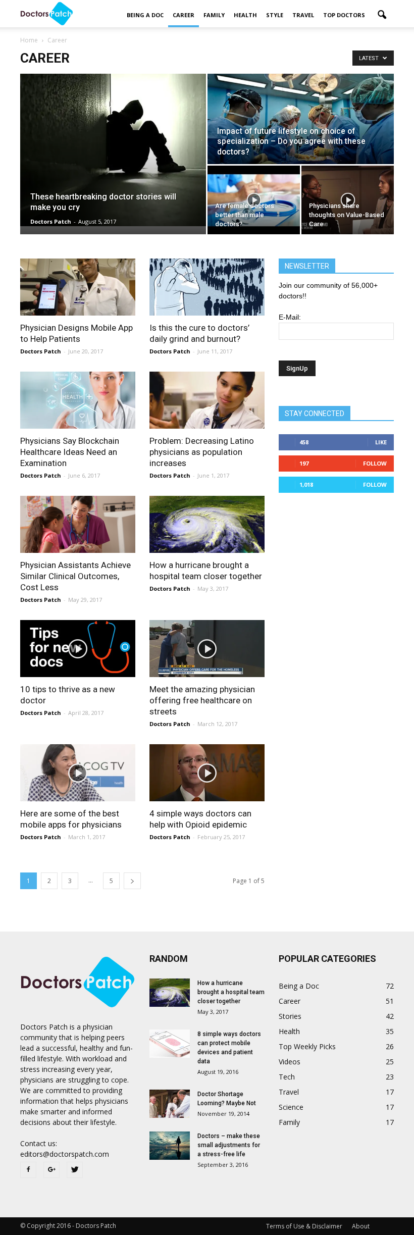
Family (214, 15)
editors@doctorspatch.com (64, 1154)
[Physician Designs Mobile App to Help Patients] (77, 287)
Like (381, 442)
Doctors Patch (50, 221)
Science (291, 1107)
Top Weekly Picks (307, 1046)
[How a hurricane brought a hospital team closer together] (207, 524)
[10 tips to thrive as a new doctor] (77, 648)
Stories (290, 1016)
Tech (287, 1077)
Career (183, 15)
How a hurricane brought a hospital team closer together (231, 992)
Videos (289, 1061)
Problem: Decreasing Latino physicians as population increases (201, 452)
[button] (382, 15)
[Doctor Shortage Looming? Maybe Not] (169, 1104)
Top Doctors (344, 15)
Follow (375, 463)
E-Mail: (290, 317)
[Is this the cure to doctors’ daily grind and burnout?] (207, 287)
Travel (303, 15)
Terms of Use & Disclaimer (304, 1226)
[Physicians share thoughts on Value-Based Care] (347, 200)
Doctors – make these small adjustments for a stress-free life (228, 1145)
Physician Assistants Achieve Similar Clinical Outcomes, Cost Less (75, 576)
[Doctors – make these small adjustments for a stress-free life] (169, 1145)
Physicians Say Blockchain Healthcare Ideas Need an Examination (69, 452)
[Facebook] (28, 1170)
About (361, 1226)
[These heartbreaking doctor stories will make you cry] (113, 150)
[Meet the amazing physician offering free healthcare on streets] (207, 648)
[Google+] (51, 1170)
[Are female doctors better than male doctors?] (254, 200)
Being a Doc (145, 15)
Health (245, 15)
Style (274, 15)
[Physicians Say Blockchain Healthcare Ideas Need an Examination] (77, 400)
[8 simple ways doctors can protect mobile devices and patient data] (169, 1044)
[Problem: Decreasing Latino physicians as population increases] (207, 400)
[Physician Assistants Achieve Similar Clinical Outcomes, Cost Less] (77, 524)
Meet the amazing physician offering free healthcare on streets (202, 700)
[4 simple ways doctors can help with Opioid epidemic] (207, 772)
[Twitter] (75, 1170)
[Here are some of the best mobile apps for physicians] (77, 772)
